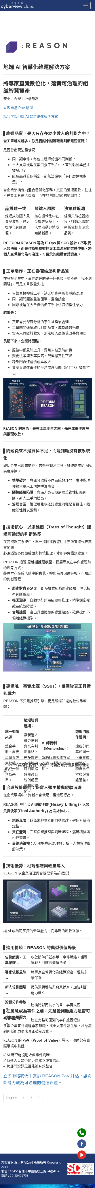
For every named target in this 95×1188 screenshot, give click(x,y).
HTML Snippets (30, 1186)
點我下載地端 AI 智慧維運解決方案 (30, 117)
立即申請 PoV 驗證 (18, 108)
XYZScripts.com (65, 1186)
